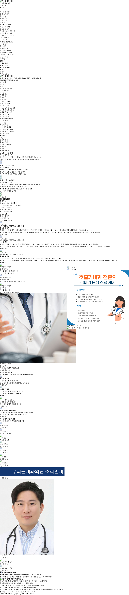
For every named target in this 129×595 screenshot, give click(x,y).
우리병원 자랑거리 (6, 12)
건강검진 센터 (4, 106)
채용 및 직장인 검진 (6, 42)
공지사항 (33, 587)
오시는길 (3, 16)
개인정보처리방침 (6, 587)
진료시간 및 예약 (5, 24)
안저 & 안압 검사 (5, 67)
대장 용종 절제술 (5, 50)
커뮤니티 (3, 146)
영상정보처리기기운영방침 (21, 587)
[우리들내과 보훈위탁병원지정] (78, 328)
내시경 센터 (4, 121)
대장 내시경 (4, 48)
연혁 (1, 9)
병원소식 (3, 72)
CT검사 (2, 61)
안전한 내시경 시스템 (7, 54)
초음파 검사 (4, 63)
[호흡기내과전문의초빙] (98, 297)
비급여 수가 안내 (5, 27)
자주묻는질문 (4, 74)
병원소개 (3, 82)
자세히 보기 (14, 572)
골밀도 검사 (4, 65)
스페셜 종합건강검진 (7, 35)
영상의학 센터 (4, 133)
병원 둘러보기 (4, 14)
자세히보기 (4, 234)
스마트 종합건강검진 (7, 33)
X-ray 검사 (3, 59)
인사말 (2, 7)
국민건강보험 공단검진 (7, 31)
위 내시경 (3, 46)
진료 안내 (3, 99)
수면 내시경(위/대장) (7, 52)
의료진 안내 (4, 20)
